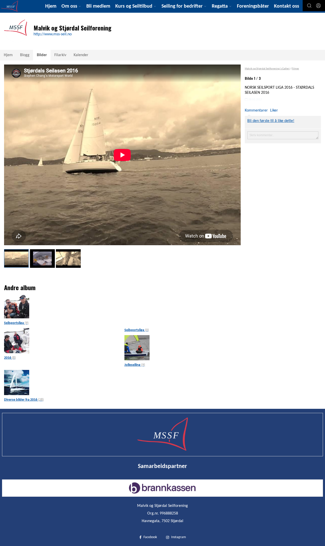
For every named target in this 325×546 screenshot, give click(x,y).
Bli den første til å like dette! (270, 121)
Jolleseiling (134, 365)
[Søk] (309, 5)
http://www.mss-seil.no (53, 34)
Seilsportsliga (16, 323)
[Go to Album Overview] (16, 306)
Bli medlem (98, 6)
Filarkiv (60, 55)
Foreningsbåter (253, 6)
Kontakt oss (286, 6)
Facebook (150, 537)
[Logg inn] (318, 5)
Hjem (50, 6)
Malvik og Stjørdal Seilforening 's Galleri (267, 68)
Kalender (81, 55)
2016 (10, 358)
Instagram (178, 537)
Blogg (24, 55)
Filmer (295, 68)
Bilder (42, 55)
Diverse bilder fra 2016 (24, 400)
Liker (274, 110)
